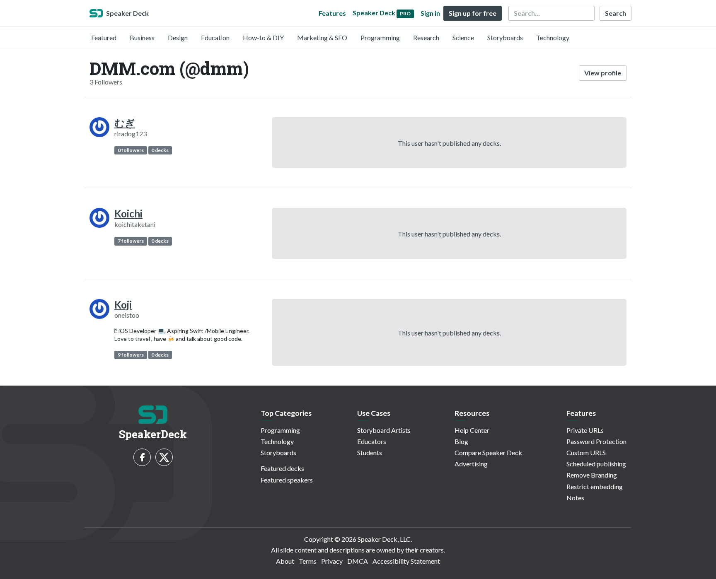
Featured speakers (287, 480)
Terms (308, 561)
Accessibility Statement (406, 561)
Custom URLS (586, 452)
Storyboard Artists (384, 430)
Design (178, 37)
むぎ (124, 123)
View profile (602, 73)
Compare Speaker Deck (488, 452)
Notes (575, 498)
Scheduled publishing (596, 464)
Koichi (128, 213)
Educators (371, 441)
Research (426, 37)
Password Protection (596, 441)
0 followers (131, 150)
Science (463, 37)
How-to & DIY (263, 37)
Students (369, 452)
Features (332, 13)
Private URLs (585, 430)
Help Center (472, 430)
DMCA (357, 561)
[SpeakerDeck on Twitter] (164, 457)
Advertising (471, 464)
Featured (103, 37)
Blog (461, 441)
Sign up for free (472, 13)
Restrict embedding (594, 486)
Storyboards (505, 37)
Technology (552, 37)
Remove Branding (591, 475)
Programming (380, 37)
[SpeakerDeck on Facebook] (142, 457)
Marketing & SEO (322, 37)
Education (215, 37)
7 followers (131, 241)
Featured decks (282, 468)
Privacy (332, 561)
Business (142, 37)
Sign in (430, 13)
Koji (123, 305)
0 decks (160, 150)
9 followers (131, 355)
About (285, 561)
